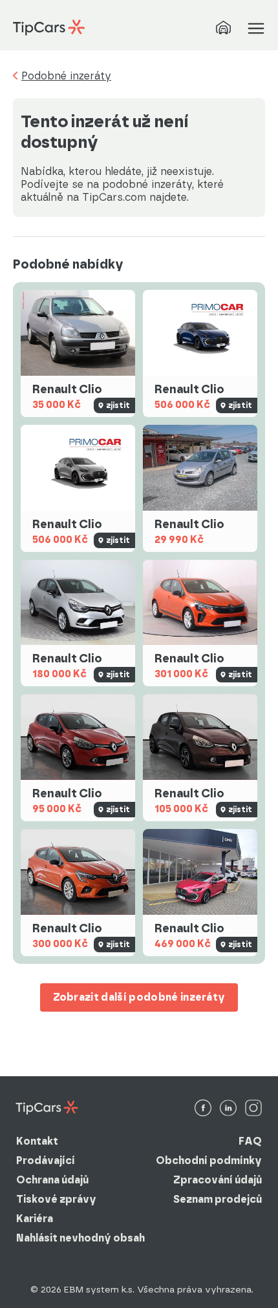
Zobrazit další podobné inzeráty (139, 997)
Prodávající (45, 1160)
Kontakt (37, 1141)
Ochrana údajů (52, 1180)
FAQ (250, 1141)
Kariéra (34, 1218)
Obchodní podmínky (209, 1160)
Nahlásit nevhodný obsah (80, 1238)
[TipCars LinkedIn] (228, 1108)
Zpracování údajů (217, 1180)
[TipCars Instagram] (253, 1108)
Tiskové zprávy (56, 1199)
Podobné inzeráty (66, 76)
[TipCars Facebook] (203, 1108)
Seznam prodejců (217, 1199)
